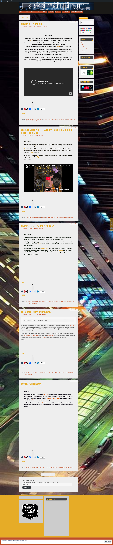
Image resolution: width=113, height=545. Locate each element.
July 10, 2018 (31, 135)
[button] (83, 72)
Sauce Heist (34, 400)
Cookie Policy (20, 542)
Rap (73, 301)
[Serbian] (86, 30)
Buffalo (31, 119)
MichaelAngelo (53, 372)
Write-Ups (36, 120)
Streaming (46, 26)
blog (26, 301)
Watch (33, 120)
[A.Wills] (111, 227)
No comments (73, 21)
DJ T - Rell (58, 46)
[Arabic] (81, 28)
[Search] (91, 22)
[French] (90, 28)
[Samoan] (85, 30)
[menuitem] (1, 1)
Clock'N (37, 301)
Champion (34, 119)
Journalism (55, 119)
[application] (86, 88)
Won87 (34, 335)
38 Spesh (25, 148)
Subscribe (26, 487)
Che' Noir (31, 40)
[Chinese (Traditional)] (85, 28)
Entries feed (83, 46)
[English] (86, 28)
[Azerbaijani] (83, 28)
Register (82, 42)
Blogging (39, 26)
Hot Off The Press (50, 119)
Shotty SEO (25, 26)
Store (42, 26)
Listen (58, 119)
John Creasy (45, 394)
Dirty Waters (42, 372)
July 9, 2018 (31, 228)
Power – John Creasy (31, 383)
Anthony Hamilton (32, 217)
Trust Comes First (64, 217)
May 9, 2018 (31, 386)
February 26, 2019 (32, 26)
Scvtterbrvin (26, 335)
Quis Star (37, 335)
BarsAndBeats (28, 119)
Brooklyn (36, 217)
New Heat (64, 119)
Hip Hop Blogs (45, 119)
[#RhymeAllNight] (111, 219)
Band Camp (29, 372)
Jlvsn (50, 372)
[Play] (82, 90)
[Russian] (83, 30)
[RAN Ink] (111, 230)
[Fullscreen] (91, 90)
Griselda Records (48, 301)
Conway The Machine (42, 301)
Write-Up (35, 303)
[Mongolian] (91, 28)
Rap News (68, 119)
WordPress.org (83, 51)
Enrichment (43, 402)
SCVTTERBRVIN (70, 372)
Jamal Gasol (45, 242)
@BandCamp (43, 337)
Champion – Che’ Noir (31, 24)
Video (31, 120)
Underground (27, 120)
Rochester (60, 217)
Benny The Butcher (56, 398)
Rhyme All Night (72, 119)
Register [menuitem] (8, 1)
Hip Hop (53, 301)
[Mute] (90, 90)
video (49, 26)
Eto (29, 335)
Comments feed (84, 49)
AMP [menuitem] (13, 1)
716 (26, 372)
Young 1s (69, 217)
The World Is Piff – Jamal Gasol (36, 312)
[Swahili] (88, 30)
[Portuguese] (81, 30)
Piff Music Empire (69, 301)
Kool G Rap (37, 157)
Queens (51, 217)
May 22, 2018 (31, 314)
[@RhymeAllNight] (111, 222)
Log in (82, 44)
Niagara (65, 301)
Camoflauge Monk (44, 248)
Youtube (39, 120)
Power (59, 467)
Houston (45, 217)
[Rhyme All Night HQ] (111, 224)
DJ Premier (31, 152)
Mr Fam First (61, 119)
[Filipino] (88, 28)
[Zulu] (90, 30)
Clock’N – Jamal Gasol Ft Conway (37, 226)
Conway (39, 243)
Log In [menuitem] (4, 1)
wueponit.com (60, 250)
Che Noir (38, 119)
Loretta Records (61, 301)
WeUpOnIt (32, 303)
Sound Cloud (72, 467)
